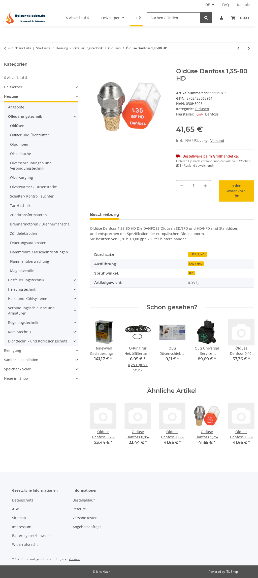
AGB (15, 509)
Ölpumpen (19, 144)
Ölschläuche (20, 153)
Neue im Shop (16, 378)
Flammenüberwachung (29, 261)
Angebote (16, 107)
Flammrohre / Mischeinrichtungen (39, 252)
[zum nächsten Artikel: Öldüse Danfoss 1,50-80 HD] (249, 48)
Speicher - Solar (17, 369)
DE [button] (207, 4)
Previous (98, 349)
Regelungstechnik (23, 322)
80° (191, 273)
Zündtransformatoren (28, 214)
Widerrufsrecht (25, 544)
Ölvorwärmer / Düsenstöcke (33, 186)
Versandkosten (85, 517)
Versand (217, 140)
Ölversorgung (21, 177)
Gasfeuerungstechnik (26, 280)
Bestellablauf (84, 500)
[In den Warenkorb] (94, 65)
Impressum (21, 526)
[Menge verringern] (181, 185)
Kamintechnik (19, 331)
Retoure (79, 509)
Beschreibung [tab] (104, 214)
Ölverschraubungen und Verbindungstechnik (31, 166)
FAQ (225, 4)
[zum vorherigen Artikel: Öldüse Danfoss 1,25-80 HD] (238, 48)
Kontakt (243, 4)
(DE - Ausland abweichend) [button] (195, 165)
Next (246, 349)
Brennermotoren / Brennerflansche (40, 224)
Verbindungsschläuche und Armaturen (31, 310)
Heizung (11, 96)
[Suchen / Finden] (206, 17)
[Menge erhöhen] (205, 185)
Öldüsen (202, 108)
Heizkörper (13, 87)
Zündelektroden (23, 233)
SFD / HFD (195, 263)
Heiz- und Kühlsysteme (27, 298)
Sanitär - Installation (21, 359)
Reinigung (12, 350)
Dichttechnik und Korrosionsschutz (37, 341)
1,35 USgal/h (197, 254)
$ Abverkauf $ (15, 77)
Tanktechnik (20, 205)
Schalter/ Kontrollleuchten (32, 196)
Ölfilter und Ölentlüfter (29, 135)
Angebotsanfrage (87, 526)
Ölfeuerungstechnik (25, 116)
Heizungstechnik (22, 289)
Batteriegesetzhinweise (31, 535)
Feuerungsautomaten (28, 242)
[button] (221, 17)
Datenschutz (22, 500)
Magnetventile (22, 270)
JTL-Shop (232, 571)
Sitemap (19, 517)
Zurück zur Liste (19, 48)
